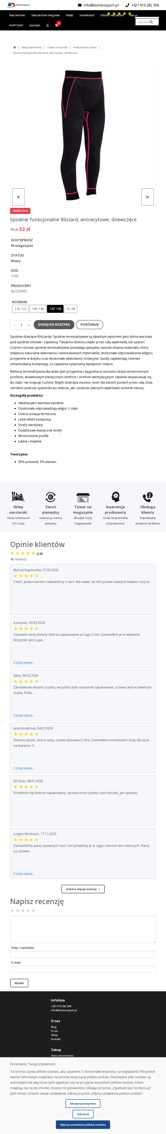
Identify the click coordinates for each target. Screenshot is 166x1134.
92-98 (71, 308)
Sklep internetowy (31, 47)
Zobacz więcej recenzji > (83, 889)
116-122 (20, 308)
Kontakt (56, 1039)
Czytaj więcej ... (24, 662)
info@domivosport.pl (64, 1010)
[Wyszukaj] (151, 22)
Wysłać (19, 983)
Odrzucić (83, 1114)
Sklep (54, 1035)
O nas (54, 1031)
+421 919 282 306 (61, 1006)
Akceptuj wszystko (83, 1103)
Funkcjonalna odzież (85, 47)
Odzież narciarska (57, 47)
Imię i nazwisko (22, 947)
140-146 (38, 308)
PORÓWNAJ (90, 324)
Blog (53, 1027)
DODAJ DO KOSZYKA (54, 324)
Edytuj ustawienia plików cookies (83, 1124)
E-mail (15, 962)
